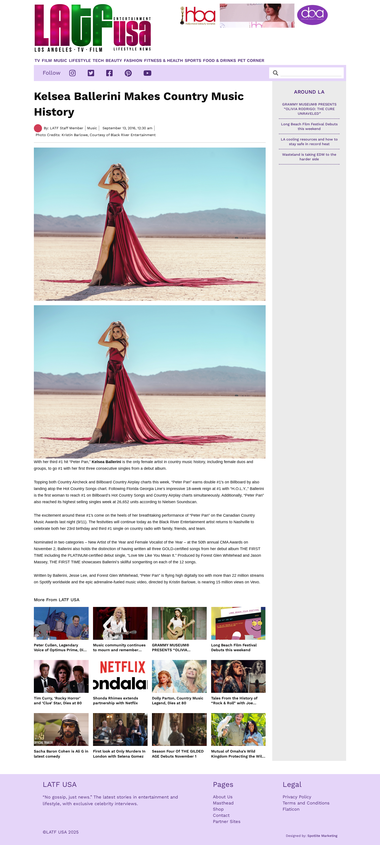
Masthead (223, 803)
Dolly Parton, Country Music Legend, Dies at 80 (177, 700)
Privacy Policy (297, 796)
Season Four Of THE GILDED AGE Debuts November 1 (178, 753)
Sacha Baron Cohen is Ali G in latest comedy (61, 753)
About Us (223, 796)
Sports (193, 60)
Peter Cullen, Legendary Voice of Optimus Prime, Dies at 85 (61, 647)
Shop (218, 809)
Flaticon (291, 809)
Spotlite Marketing (322, 836)
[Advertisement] (257, 41)
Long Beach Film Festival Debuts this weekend (234, 647)
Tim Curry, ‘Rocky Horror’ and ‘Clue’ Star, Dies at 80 (58, 700)
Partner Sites (227, 821)
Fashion (133, 60)
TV (37, 60)
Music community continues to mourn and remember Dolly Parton (119, 647)
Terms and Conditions (306, 803)
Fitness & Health (163, 60)
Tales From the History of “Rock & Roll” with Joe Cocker (234, 700)
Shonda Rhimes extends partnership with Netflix (115, 700)
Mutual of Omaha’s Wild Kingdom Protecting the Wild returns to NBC (237, 753)
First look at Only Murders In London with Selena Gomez (119, 753)
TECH (98, 60)
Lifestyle (80, 60)
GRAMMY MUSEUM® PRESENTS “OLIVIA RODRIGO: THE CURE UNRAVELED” (171, 647)
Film (47, 60)
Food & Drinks (219, 60)
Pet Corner (251, 60)
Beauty (114, 60)
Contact (221, 815)
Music (60, 60)
